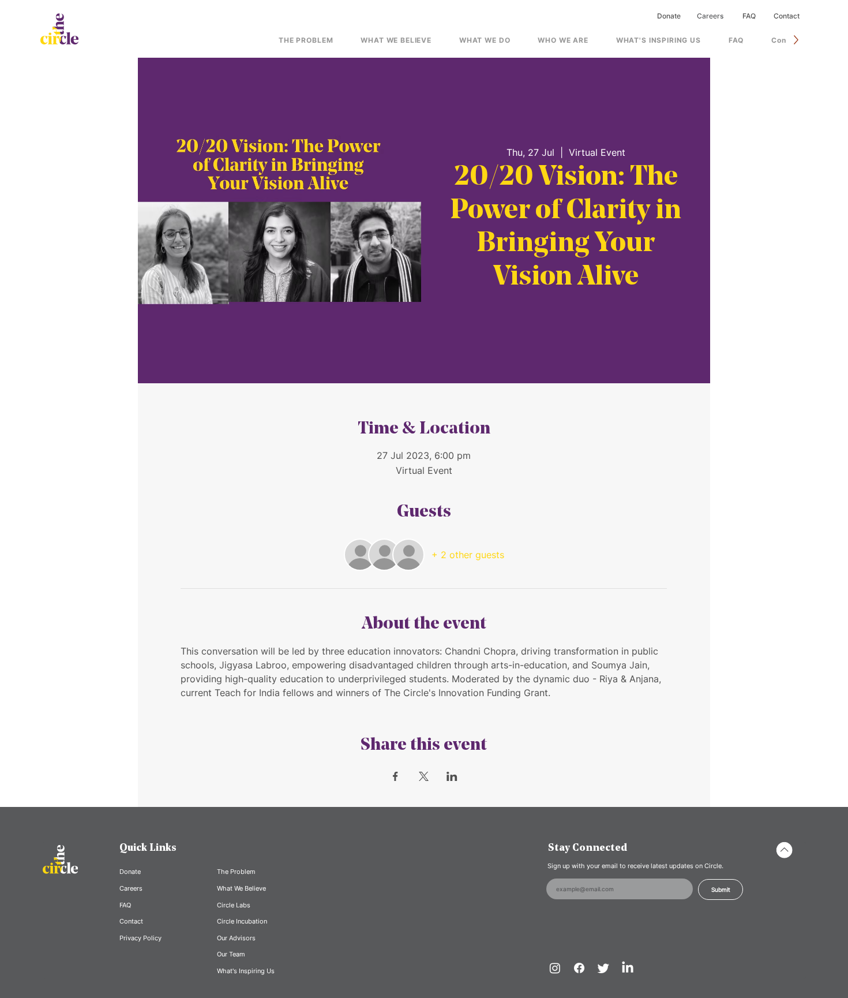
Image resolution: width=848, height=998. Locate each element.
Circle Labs (233, 905)
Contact (787, 16)
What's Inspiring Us (246, 971)
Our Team (231, 954)
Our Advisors (236, 938)
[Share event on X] (423, 776)
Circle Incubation (242, 921)
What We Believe (241, 888)
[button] (484, 40)
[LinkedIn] (628, 968)
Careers (710, 16)
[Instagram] (555, 968)
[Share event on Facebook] (395, 776)
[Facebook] (579, 968)
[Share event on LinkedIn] (451, 776)
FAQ (749, 16)
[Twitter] (603, 968)
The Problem (236, 872)
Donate (669, 16)
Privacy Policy (140, 938)
